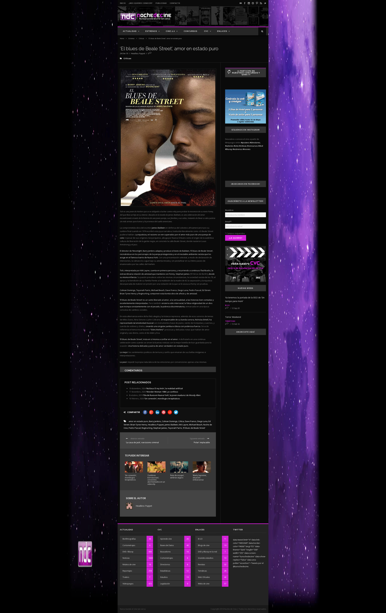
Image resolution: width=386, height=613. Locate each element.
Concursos (190, 31)
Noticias (126, 558)
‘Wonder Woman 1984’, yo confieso (162, 391)
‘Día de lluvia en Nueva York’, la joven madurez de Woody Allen (172, 395)
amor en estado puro (138, 421)
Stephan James (160, 428)
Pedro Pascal (135, 428)
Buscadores (165, 551)
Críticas (141, 38)
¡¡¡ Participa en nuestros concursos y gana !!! (246, 73)
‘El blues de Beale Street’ (194, 428)
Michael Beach (195, 424)
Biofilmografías (129, 539)
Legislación (165, 583)
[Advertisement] (231, 19)
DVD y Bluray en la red (207, 551)
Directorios (165, 564)
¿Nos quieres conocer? (141, 3)
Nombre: (229, 210)
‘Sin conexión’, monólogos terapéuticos (162, 398)
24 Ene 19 (124, 53)
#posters (245, 142)
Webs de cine (203, 583)
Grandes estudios (205, 558)
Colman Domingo (169, 421)
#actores (229, 146)
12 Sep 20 (236, 308)
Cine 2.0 (170, 31)
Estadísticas (165, 571)
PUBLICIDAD (161, 3)
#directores (255, 142)
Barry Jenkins (155, 421)
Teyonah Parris (175, 428)
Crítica (181, 421)
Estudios (164, 577)
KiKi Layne (183, 424)
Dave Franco (190, 421)
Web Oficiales (204, 577)
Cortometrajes (129, 545)
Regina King (147, 428)
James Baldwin (171, 424)
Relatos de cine (129, 564)
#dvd (260, 146)
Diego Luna (202, 421)
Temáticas (230, 321)
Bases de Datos (167, 545)
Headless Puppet (138, 53)
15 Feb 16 (236, 324)
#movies (246, 149)
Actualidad (130, 31)
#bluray (228, 149)
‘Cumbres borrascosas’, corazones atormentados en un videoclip (156, 479)
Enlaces (222, 31)
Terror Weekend (233, 317)
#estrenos (237, 149)
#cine (236, 146)
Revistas (201, 564)
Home (122, 38)
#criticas (243, 146)
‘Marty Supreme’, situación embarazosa (200, 477)
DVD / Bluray (128, 551)
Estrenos (151, 31)
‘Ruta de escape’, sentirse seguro (177, 476)
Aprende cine (166, 539)
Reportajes (127, 571)
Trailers (126, 577)
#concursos (252, 146)
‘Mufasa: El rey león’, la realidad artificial (164, 388)
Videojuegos (128, 583)
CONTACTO (175, 3)
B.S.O (227, 305)
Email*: (228, 221)
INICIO (123, 3)
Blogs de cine (203, 545)
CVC (206, 31)
